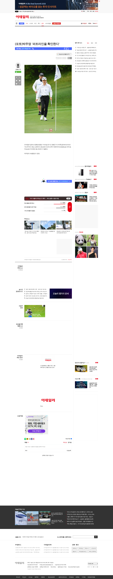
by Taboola (21, 269)
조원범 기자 (18, 69)
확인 (96, 536)
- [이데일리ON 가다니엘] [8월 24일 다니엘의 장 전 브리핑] (56, 547)
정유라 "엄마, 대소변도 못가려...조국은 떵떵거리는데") (36, 296)
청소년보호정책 (51, 577)
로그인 (96, 11)
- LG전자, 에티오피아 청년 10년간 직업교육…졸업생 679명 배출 (28, 549)
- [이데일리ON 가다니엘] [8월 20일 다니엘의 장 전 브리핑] (56, 552)
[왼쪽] (43, 306)
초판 (93, 11)
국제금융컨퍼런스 (83, 551)
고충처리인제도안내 (62, 577)
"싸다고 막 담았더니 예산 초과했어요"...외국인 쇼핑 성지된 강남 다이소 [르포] (85, 512)
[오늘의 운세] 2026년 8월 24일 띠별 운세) (34, 298)
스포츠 (31, 23)
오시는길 (30, 577)
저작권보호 (71, 577)
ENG (84, 11)
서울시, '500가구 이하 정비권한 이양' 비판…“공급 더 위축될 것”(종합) (83, 516)
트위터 (19, 77)
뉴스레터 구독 (64, 259)
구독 (88, 11)
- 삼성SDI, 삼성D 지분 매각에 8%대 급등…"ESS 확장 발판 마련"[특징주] (28, 552)
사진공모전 (93, 548)
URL (19, 83)
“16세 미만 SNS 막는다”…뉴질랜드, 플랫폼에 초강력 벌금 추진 (82, 519)
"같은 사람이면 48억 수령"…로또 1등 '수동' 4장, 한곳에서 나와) (38, 289)
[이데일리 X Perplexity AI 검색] (43, 48)
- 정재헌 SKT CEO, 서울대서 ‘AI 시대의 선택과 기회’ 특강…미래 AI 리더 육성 (28, 547)
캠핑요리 (75, 551)
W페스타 (87, 548)
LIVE (17, 11)
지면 (91, 11)
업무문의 (36, 577)
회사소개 (18, 577)
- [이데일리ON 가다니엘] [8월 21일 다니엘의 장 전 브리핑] (56, 549)
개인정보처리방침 (91, 577)
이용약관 (43, 577)
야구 (35, 23)
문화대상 (75, 548)
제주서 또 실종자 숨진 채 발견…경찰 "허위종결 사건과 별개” (81, 521)
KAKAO (16, 83)
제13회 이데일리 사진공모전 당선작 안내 (31, 537)
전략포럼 (81, 548)
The (95, 23)
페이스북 (16, 77)
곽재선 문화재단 (92, 551)
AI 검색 (21, 23)
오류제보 (77, 577)
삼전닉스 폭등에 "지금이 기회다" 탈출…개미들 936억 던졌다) (38, 293)
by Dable (21, 327)
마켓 (89, 23)
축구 (39, 23)
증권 (92, 43)
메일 (16, 80)
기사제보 (83, 577)
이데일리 (30, 16)
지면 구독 (69, 259)
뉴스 (88, 43)
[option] (44, 11)
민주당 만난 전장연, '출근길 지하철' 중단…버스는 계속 (80, 514)
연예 (96, 43)
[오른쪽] (44, 306)
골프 (43, 23)
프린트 (19, 80)
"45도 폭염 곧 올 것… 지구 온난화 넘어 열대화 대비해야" (80, 523)
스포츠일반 (48, 23)
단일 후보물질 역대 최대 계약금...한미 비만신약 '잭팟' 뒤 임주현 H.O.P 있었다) (42, 291)
